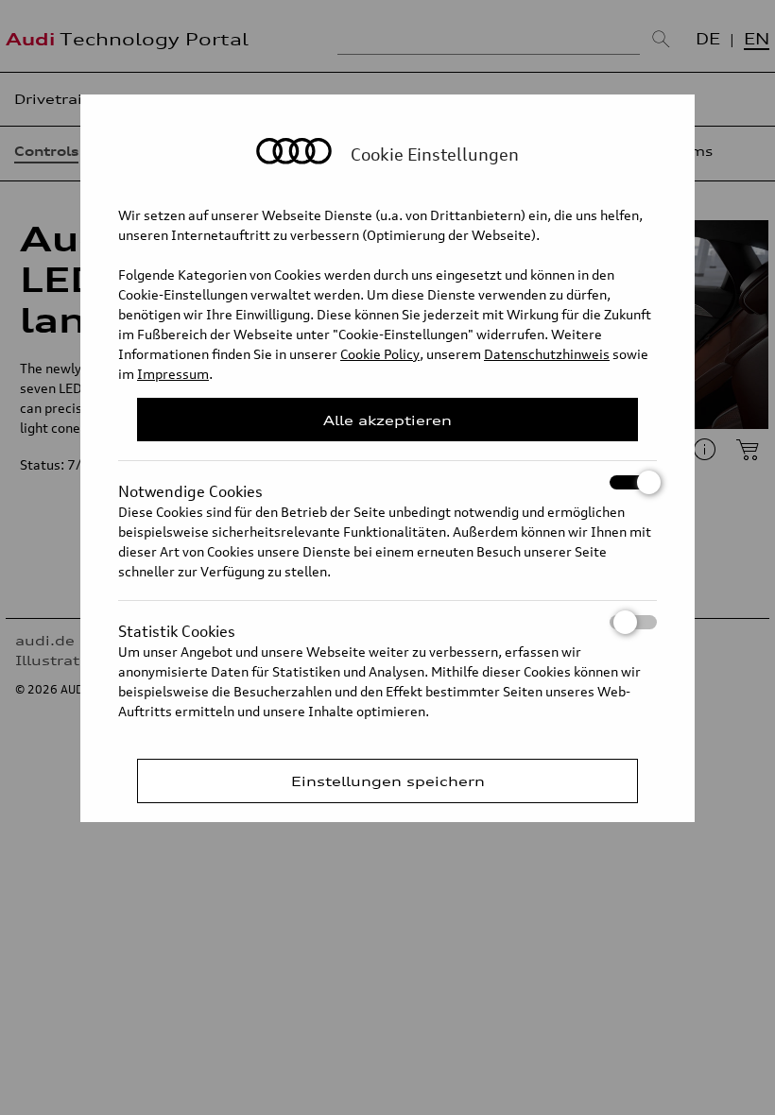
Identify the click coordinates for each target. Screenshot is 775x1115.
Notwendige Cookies (190, 485)
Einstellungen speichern (388, 781)
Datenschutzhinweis (547, 354)
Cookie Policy (380, 354)
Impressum (173, 374)
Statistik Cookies (176, 625)
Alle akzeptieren (387, 420)
